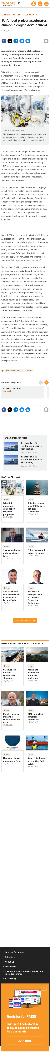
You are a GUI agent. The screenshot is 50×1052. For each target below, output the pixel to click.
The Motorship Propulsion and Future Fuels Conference (24, 972)
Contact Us (10, 966)
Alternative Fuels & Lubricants (19, 14)
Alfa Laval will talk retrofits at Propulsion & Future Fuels (11, 596)
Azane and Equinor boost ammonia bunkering (35, 674)
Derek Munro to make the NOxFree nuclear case (11, 718)
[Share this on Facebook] (3, 41)
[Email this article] (27, 41)
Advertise (10, 957)
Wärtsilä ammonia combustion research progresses (9, 509)
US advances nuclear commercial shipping (9, 674)
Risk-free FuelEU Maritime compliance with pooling (31, 446)
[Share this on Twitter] (9, 41)
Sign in (13, 35)
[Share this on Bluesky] (21, 41)
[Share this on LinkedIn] (15, 41)
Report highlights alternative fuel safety (36, 761)
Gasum (35, 452)
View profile (7, 391)
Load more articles (25, 620)
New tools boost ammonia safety (11, 759)
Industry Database (14, 952)
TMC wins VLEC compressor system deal (35, 716)
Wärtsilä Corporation (12, 388)
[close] (48, 35)
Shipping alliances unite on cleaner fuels (12, 553)
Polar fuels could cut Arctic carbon (36, 551)
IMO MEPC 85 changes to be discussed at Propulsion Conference (35, 597)
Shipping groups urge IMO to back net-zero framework (36, 507)
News (6, 499)
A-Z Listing (10, 978)
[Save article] (46, 41)
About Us (9, 961)
